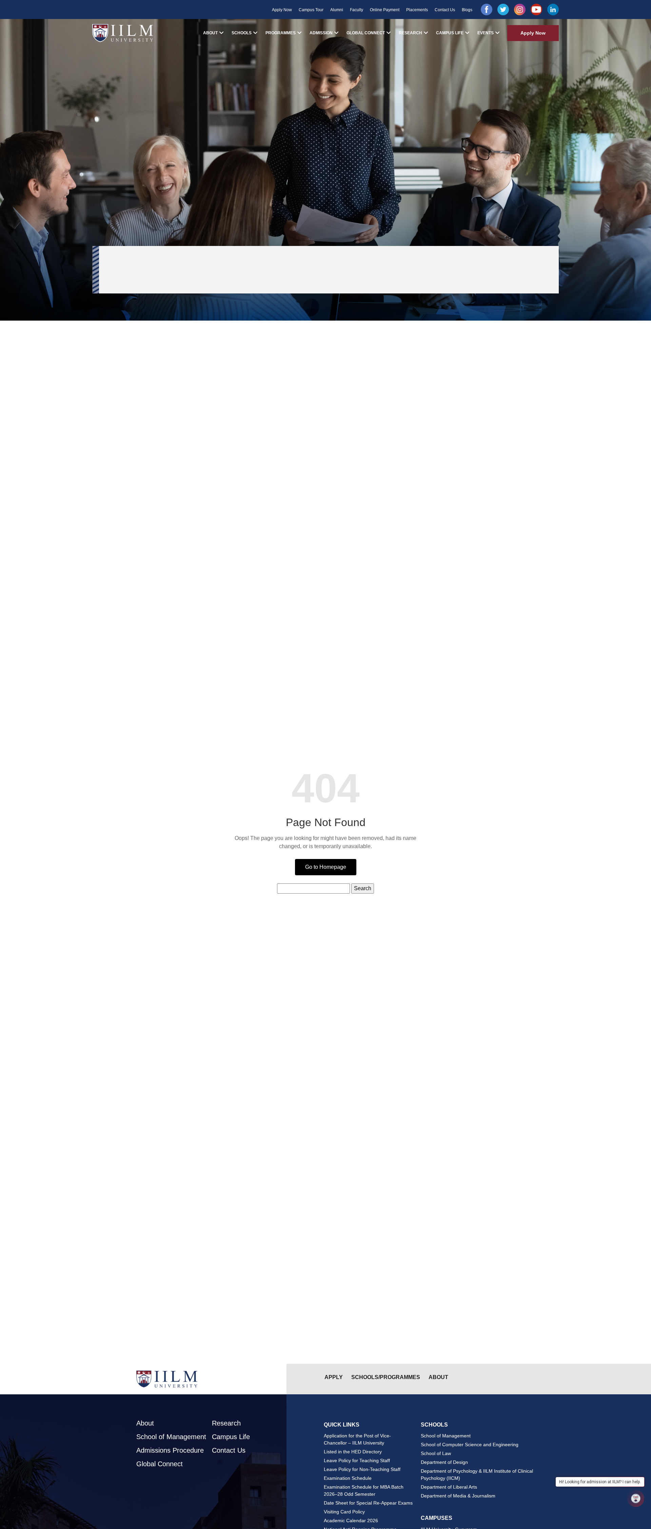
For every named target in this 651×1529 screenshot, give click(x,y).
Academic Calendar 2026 (351, 1520)
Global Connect (366, 33)
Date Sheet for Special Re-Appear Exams (368, 1503)
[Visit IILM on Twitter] (503, 9)
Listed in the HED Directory (353, 1451)
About (210, 33)
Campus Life (449, 33)
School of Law (436, 1453)
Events (485, 33)
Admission (321, 33)
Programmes (280, 33)
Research (410, 33)
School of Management (171, 1436)
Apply (333, 1377)
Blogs (467, 9)
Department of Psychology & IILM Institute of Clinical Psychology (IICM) (477, 1474)
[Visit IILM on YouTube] (536, 9)
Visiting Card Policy (344, 1511)
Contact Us (445, 9)
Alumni (336, 9)
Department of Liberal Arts (449, 1487)
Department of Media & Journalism (458, 1495)
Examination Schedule (348, 1478)
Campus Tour (311, 9)
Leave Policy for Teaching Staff (357, 1460)
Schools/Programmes (385, 1377)
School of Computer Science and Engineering (469, 1444)
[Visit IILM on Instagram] (520, 9)
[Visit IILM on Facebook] (486, 9)
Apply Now (282, 9)
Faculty (356, 9)
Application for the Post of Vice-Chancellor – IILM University (357, 1439)
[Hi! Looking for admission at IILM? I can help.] (635, 1498)
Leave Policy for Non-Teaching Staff (362, 1469)
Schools (242, 33)
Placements (417, 9)
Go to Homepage (325, 867)
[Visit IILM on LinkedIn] (553, 9)
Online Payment (384, 9)
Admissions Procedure (170, 1450)
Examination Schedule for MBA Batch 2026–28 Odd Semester (363, 1490)
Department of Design (444, 1462)
